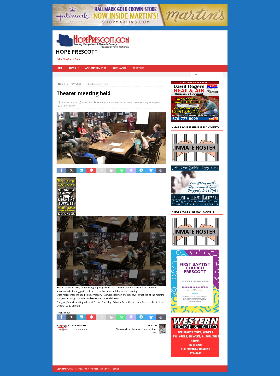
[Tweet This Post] (71, 170)
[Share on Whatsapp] (121, 170)
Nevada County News (143, 102)
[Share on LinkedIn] (81, 170)
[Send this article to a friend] (101, 170)
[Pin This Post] (91, 170)
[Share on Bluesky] (151, 170)
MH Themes (113, 368)
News (72, 67)
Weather (138, 67)
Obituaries (120, 67)
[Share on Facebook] (61, 170)
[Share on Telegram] (141, 170)
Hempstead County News (119, 102)
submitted (87, 102)
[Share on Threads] (161, 170)
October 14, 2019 (69, 102)
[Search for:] (207, 74)
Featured (101, 102)
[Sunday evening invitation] (195, 310)
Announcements (95, 67)
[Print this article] (111, 170)
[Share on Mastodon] (131, 170)
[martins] (140, 24)
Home (59, 67)
